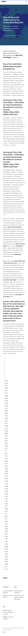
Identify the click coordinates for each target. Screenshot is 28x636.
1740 (6, 491)
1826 (6, 546)
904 (6, 536)
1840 (6, 413)
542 (6, 393)
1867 (6, 400)
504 (6, 561)
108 (6, 456)
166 (6, 501)
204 (6, 569)
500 (6, 559)
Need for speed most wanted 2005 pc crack (8, 612)
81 (6, 513)
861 (6, 423)
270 (6, 506)
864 (6, 403)
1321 (6, 468)
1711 (6, 385)
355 (6, 496)
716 (6, 448)
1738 (6, 405)
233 (6, 498)
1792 (6, 483)
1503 (6, 529)
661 (6, 518)
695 (6, 441)
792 (6, 436)
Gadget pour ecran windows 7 (8, 617)
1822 (6, 481)
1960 (6, 471)
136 (6, 511)
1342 (6, 478)
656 (6, 516)
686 (6, 398)
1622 (6, 551)
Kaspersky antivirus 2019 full (8, 596)
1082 (6, 508)
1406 (6, 486)
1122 (6, 463)
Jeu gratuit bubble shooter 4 (8, 591)
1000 (6, 564)
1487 (6, 473)
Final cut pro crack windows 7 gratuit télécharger (19, 597)
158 (6, 443)
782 (6, 523)
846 (6, 556)
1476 (6, 388)
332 (6, 420)
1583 (6, 395)
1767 (6, 408)
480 (6, 544)
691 (6, 390)
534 (6, 526)
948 (6, 410)
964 (6, 453)
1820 (6, 431)
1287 (6, 461)
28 (6, 566)
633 (6, 466)
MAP (4, 632)
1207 (6, 549)
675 (6, 534)
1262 (6, 503)
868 (6, 531)
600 (6, 488)
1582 (6, 554)
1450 (6, 493)
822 (6, 428)
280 (6, 438)
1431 (6, 521)
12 (5, 451)
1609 (6, 433)
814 (6, 458)
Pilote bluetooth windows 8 (18, 591)
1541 (6, 418)
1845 (6, 425)
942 (6, 415)
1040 (6, 446)
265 (6, 380)
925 (6, 541)
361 (6, 476)
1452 (6, 383)
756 (6, 539)
